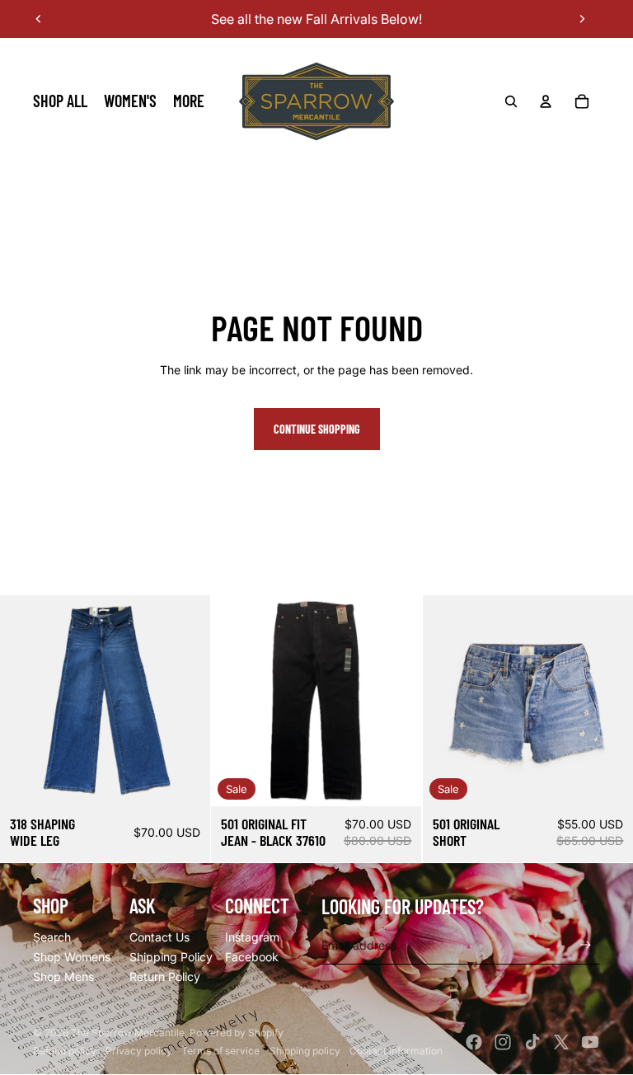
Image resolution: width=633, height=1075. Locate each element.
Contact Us (159, 937)
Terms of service (220, 1050)
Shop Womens (71, 957)
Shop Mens (63, 976)
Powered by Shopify (237, 1032)
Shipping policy (305, 1050)
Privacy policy (139, 1050)
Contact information (396, 1050)
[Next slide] (582, 19)
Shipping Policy (171, 957)
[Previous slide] (39, 19)
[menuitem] (60, 101)
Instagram (252, 937)
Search (52, 937)
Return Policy (164, 976)
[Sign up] (585, 945)
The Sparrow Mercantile (128, 1032)
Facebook (252, 957)
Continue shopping (317, 429)
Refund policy (64, 1050)
